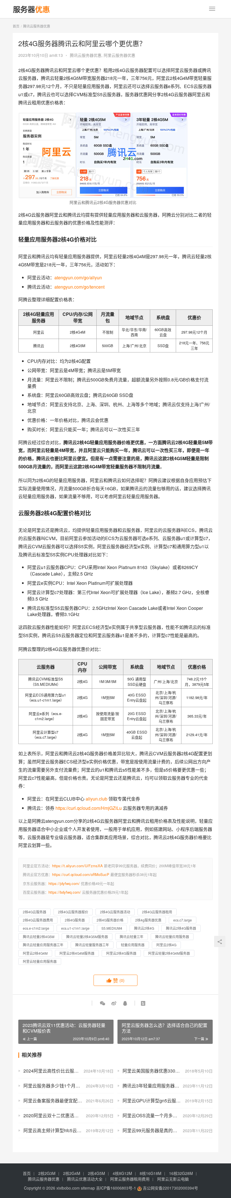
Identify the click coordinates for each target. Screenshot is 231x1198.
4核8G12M (122, 1173)
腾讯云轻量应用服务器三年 (43, 944)
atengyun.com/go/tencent (79, 287)
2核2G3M (46, 1173)
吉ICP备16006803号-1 (116, 1188)
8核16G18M (150, 1173)
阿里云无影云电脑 (173, 1178)
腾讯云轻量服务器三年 (92, 944)
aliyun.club (96, 798)
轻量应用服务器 (133, 944)
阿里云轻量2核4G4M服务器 (169, 953)
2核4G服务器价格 (110, 920)
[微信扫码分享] (102, 1003)
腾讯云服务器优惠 (85, 55)
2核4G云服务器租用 (157, 911)
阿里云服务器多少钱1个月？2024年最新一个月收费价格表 (68, 1085)
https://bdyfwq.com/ (64, 892)
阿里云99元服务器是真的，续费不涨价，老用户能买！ (168, 1130)
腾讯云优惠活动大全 (85, 1178)
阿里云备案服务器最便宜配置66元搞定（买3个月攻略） (68, 1100)
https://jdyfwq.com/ (64, 883)
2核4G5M (96, 1173)
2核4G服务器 (75, 920)
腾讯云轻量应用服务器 (172, 936)
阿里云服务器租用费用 (130, 1178)
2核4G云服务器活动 (115, 911)
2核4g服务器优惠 (148, 920)
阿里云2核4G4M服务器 (76, 953)
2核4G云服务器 (34, 911)
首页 (16, 26)
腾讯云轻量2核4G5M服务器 (87, 936)
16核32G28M (181, 1173)
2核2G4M (71, 1173)
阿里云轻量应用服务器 (40, 961)
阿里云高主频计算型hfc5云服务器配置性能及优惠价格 (68, 1130)
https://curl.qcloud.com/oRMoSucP (80, 874)
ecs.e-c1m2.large (36, 928)
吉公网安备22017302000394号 (170, 1188)
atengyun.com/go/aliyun (78, 277)
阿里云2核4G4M (35, 953)
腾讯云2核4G (144, 928)
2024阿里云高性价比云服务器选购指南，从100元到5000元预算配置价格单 (68, 1070)
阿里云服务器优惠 (119, 55)
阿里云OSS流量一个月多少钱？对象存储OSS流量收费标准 (168, 1115)
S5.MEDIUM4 (111, 928)
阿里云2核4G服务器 (121, 953)
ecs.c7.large (182, 920)
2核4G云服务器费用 (38, 920)
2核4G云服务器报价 (73, 911)
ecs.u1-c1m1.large (75, 928)
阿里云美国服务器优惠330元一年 (156, 1070)
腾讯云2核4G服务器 (181, 928)
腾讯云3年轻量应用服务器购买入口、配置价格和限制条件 (168, 1085)
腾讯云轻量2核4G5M (38, 936)
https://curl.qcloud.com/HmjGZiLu (88, 808)
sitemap (88, 1188)
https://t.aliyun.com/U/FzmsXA (77, 865)
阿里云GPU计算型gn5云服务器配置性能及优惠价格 (168, 1100)
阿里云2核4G (166, 944)
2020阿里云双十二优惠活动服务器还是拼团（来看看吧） (68, 1115)
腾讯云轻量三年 (131, 936)
